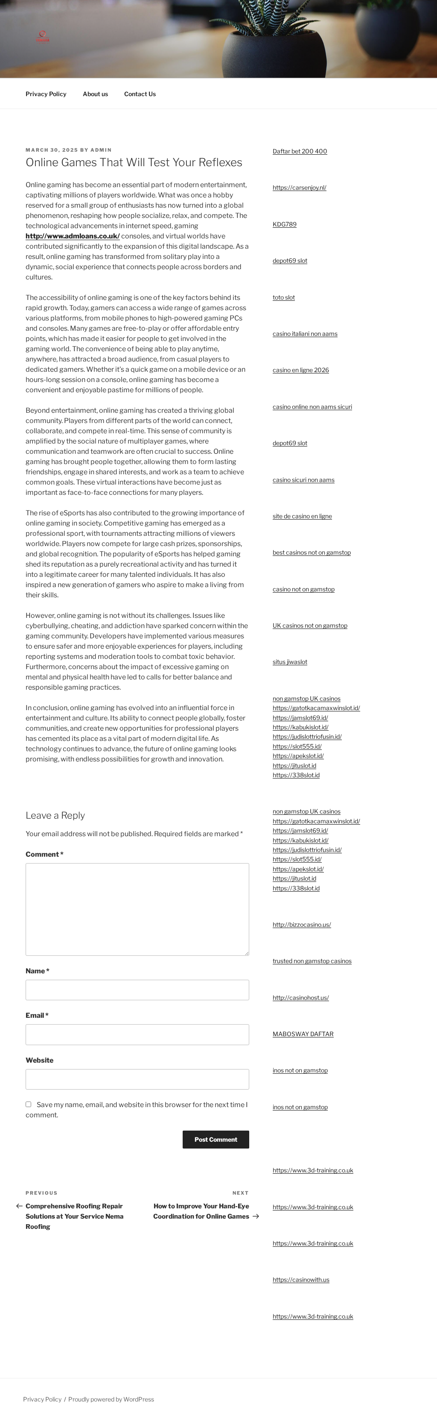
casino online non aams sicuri (312, 406)
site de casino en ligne (302, 516)
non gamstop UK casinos (307, 698)
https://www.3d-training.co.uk (313, 1170)
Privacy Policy (46, 93)
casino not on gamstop (304, 589)
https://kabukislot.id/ (301, 727)
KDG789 (285, 224)
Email (37, 1015)
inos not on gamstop (300, 1070)
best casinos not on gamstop (312, 552)
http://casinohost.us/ (301, 997)
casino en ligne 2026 (301, 369)
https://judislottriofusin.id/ (307, 736)
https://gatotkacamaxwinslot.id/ (316, 707)
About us (95, 93)
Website (39, 1060)
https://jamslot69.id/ (300, 717)
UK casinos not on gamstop (310, 625)
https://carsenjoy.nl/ (299, 187)
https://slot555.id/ (297, 746)
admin (101, 150)
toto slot (284, 297)
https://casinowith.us (301, 1279)
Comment (45, 854)
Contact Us (140, 93)
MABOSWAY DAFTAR (303, 1033)
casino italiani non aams (305, 333)
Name (38, 971)
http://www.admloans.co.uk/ (73, 236)
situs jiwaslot (290, 661)
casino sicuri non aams (304, 479)
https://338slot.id (296, 775)
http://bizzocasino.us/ (302, 924)
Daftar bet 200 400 (300, 151)
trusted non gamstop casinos (312, 960)
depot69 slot (290, 260)
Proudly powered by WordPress (111, 1399)
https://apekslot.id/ (298, 755)
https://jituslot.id (294, 765)
